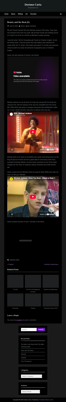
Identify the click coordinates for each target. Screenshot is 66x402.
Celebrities (12, 260)
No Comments (32, 26)
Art (27, 14)
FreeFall (23, 358)
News (17, 260)
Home (6, 14)
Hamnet (23, 354)
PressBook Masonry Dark (46, 399)
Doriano (23, 26)
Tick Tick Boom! (26, 361)
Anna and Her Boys (27, 350)
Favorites (33, 14)
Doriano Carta (33, 4)
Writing (20, 14)
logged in (19, 320)
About (13, 14)
